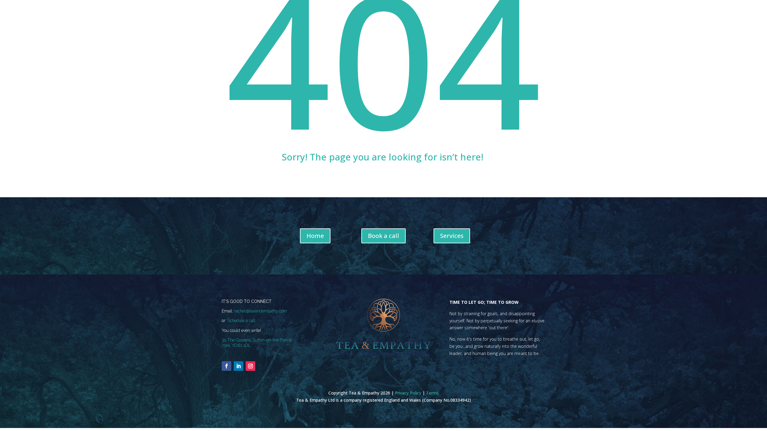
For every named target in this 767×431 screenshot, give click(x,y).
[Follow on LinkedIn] (238, 366)
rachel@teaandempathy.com (260, 311)
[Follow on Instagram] (250, 366)
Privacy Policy (408, 393)
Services (451, 236)
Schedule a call (241, 320)
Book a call (383, 236)
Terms (432, 393)
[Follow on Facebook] (226, 366)
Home (315, 236)
